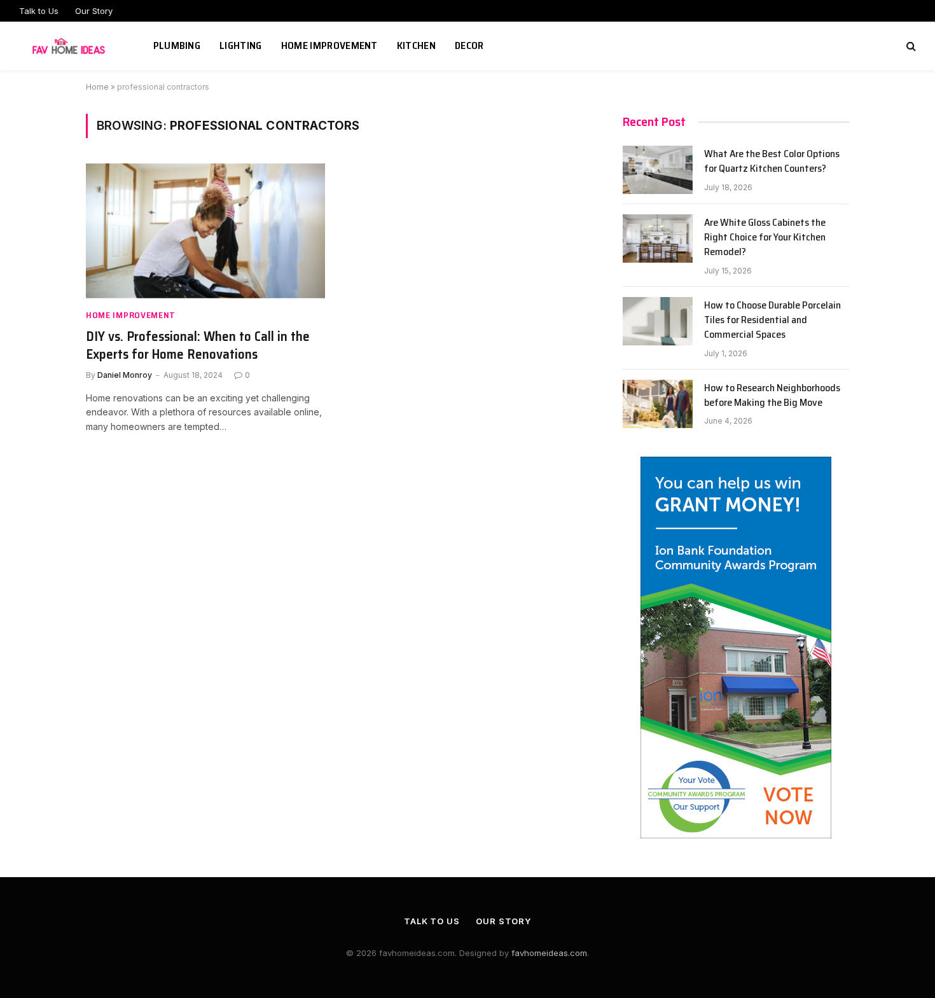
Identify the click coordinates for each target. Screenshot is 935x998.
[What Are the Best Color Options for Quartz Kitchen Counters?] (658, 170)
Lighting (240, 45)
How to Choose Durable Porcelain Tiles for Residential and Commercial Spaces (772, 320)
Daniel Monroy (124, 375)
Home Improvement (329, 45)
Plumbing (177, 45)
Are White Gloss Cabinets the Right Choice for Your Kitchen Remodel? (765, 238)
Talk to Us (39, 11)
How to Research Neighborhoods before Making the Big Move (772, 395)
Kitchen (416, 45)
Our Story (94, 11)
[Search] (910, 46)
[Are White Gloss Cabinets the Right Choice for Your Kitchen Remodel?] (658, 238)
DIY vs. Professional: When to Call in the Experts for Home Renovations (198, 346)
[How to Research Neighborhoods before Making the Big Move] (658, 404)
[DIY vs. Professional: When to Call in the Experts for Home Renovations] (205, 230)
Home (97, 87)
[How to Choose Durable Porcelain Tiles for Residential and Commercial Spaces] (658, 321)
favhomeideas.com (549, 953)
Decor (469, 45)
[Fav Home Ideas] (70, 46)
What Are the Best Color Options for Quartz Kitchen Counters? (772, 161)
